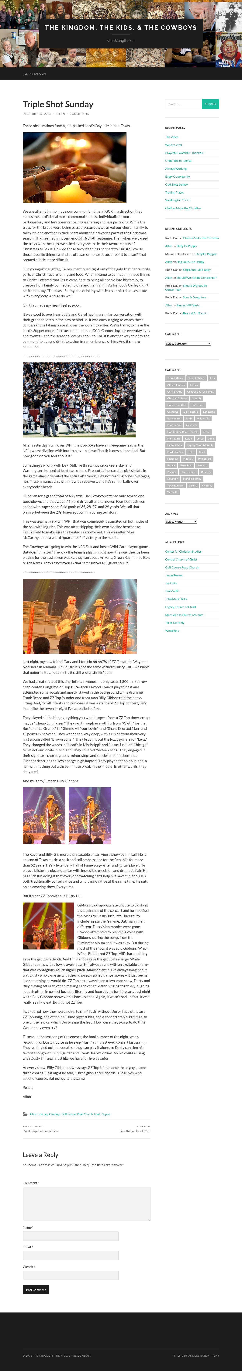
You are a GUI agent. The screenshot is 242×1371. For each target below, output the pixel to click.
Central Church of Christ (181, 559)
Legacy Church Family (200, 445)
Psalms (171, 472)
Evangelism (174, 418)
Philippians (204, 458)
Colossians (198, 405)
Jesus (200, 438)
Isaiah (188, 438)
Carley (194, 384)
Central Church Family (200, 391)
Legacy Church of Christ (180, 607)
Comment (31, 1183)
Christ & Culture (177, 398)
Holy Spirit (173, 438)
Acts (212, 378)
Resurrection (188, 472)
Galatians (191, 425)
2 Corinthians (196, 378)
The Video (171, 137)
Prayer (171, 465)
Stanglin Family (192, 478)
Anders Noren (199, 1355)
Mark (202, 452)
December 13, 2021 (37, 113)
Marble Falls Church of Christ (184, 615)
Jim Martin (172, 591)
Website (29, 1267)
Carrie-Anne (174, 391)
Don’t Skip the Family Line (40, 1129)
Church (196, 398)
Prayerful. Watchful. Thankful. (184, 153)
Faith (189, 418)
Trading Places (174, 192)
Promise (202, 465)
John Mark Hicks (176, 599)
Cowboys (54, 1114)
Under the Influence (178, 160)
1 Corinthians (175, 378)
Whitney (207, 485)
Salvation (172, 478)
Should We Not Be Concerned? (196, 277)
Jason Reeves (174, 575)
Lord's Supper (102, 1114)
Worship (172, 492)
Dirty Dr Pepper (187, 246)
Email (28, 1247)
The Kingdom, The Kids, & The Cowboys (121, 27)
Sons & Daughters (194, 297)
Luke (191, 452)
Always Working (176, 168)
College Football (176, 405)
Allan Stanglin (34, 73)
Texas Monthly (174, 622)
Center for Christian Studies (183, 551)
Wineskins (172, 630)
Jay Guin (171, 583)
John (211, 438)
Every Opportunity (177, 176)
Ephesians (209, 411)
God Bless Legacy (176, 184)
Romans (206, 472)
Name (28, 1227)
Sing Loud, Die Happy (190, 261)
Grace (206, 431)
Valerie (193, 485)
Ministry (188, 458)
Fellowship (203, 418)
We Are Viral (173, 145)
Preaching (186, 465)
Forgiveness (174, 425)
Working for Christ (177, 200)
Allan (60, 113)
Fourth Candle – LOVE (134, 1129)
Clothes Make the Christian (183, 208)
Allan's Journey (38, 1114)
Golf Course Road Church (77, 1114)
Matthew (172, 458)
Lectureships (174, 445)
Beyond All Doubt (188, 305)
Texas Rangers (175, 485)
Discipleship (190, 411)
